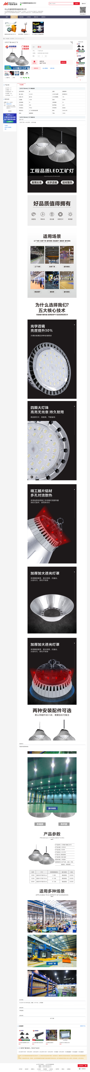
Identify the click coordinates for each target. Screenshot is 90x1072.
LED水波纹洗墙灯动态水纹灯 (81, 64)
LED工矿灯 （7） (8, 88)
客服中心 (33, 1069)
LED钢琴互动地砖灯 (80, 76)
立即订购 (52, 68)
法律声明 (57, 1069)
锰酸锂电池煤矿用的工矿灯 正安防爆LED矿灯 (13, 34)
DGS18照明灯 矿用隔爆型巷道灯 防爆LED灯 (40, 34)
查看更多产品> (83, 1026)
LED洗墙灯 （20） (8, 93)
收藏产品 (8, 77)
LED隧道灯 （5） (8, 89)
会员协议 (51, 1069)
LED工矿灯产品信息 (40, 1064)
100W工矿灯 (29, 1051)
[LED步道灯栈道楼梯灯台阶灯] (80, 47)
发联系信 (36, 68)
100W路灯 (56, 1051)
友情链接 (68, 1069)
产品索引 (6, 125)
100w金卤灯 (74, 1051)
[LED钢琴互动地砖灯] (80, 71)
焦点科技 (46, 1070)
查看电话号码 (8, 104)
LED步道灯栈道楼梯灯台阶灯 (81, 52)
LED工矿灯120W (43, 1051)
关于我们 (20, 1069)
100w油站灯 (81, 1051)
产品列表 (7, 38)
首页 (4, 38)
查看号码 (63, 62)
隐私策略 (45, 1069)
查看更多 (10, 111)
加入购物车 (45, 68)
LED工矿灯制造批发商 (50, 1064)
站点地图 (39, 1069)
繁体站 (63, 1069)
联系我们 (26, 1069)
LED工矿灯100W (22, 1051)
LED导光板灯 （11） (9, 95)
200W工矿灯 (36, 1051)
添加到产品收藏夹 (8, 127)
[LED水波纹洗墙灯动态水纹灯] (80, 59)
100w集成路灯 (68, 1051)
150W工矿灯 (50, 1051)
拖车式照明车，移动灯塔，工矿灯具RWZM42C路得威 (28, 34)
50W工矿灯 (61, 1051)
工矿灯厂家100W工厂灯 (46, 1065)
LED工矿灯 (12, 38)
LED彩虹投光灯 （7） (9, 91)
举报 (14, 77)
